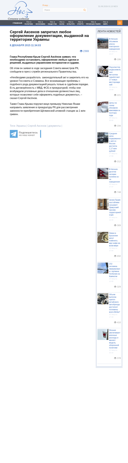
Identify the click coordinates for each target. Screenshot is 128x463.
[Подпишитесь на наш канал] (25, 137)
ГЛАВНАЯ (17, 23)
